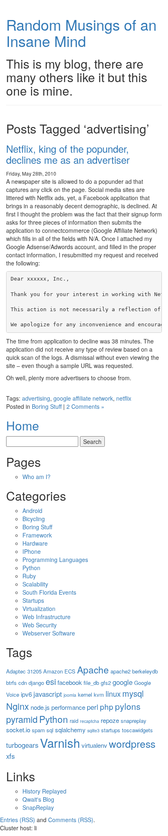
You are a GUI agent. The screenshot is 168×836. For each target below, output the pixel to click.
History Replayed (44, 791)
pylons (128, 706)
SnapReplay (38, 807)
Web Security (39, 625)
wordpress (132, 743)
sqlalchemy (70, 729)
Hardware (35, 543)
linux (113, 693)
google (123, 682)
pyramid (22, 719)
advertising (36, 398)
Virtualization (38, 608)
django (36, 683)
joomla (70, 695)
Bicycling (33, 519)
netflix (123, 398)
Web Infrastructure (46, 617)
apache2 (120, 671)
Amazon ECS (59, 671)
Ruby (29, 576)
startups (110, 730)
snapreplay (133, 721)
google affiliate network (83, 398)
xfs (10, 756)
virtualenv (94, 745)
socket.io (18, 729)
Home (22, 425)
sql (49, 730)
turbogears (22, 745)
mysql (133, 693)
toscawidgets (137, 730)
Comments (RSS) (70, 820)
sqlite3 (93, 730)
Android (32, 510)
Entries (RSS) (17, 820)
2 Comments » (85, 406)
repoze (110, 720)
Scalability (35, 584)
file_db (91, 683)
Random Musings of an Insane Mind (81, 32)
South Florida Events (49, 592)
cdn (22, 683)
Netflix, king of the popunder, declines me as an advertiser (68, 153)
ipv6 (26, 694)
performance (68, 707)
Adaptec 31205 (24, 671)
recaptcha (89, 721)
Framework (37, 535)
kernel (85, 694)
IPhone (31, 551)
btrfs (11, 683)
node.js (40, 707)
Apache (93, 669)
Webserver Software (48, 633)
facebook (69, 682)
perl (92, 707)
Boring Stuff (47, 406)
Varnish (60, 742)
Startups (33, 600)
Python (31, 568)
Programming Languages (55, 559)
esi (51, 681)
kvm (99, 694)
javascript (47, 694)
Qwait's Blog (38, 799)
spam (38, 730)
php (106, 706)
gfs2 (106, 683)
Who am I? (36, 477)
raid (74, 721)
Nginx (17, 706)
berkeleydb (145, 671)
